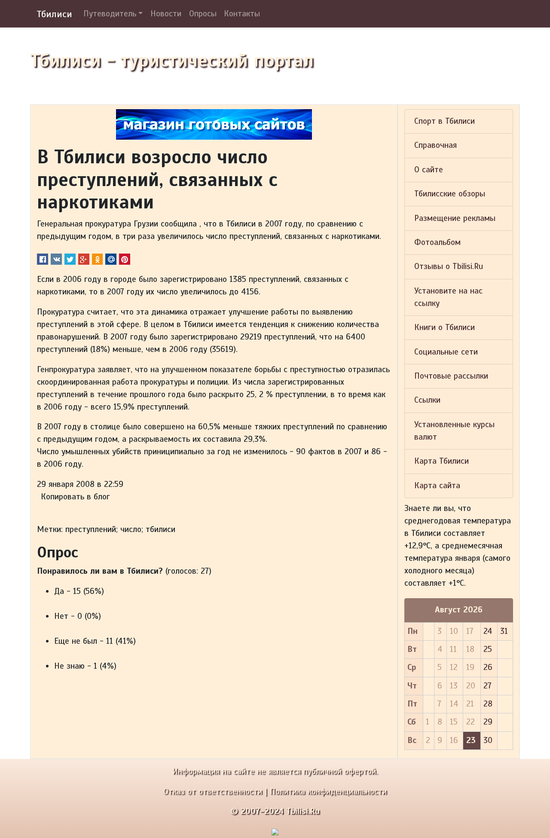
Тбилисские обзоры (449, 194)
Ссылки (427, 400)
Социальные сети (446, 352)
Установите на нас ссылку (448, 297)
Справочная (435, 145)
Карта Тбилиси (441, 461)
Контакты (242, 14)
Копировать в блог (75, 497)
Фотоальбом (437, 242)
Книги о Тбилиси (444, 327)
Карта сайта (437, 485)
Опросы (203, 14)
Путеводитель (109, 14)
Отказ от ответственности (212, 791)
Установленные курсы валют (454, 430)
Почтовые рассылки (451, 376)
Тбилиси (54, 14)
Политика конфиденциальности (328, 791)
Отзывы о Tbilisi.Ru (448, 266)
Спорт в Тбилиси (444, 121)
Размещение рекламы (454, 218)
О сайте (428, 170)
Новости (165, 14)
